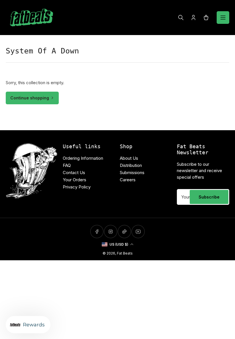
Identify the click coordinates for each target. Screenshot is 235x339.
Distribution (131, 165)
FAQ (67, 165)
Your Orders (74, 179)
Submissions (132, 172)
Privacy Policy (77, 187)
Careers (128, 179)
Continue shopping (29, 97)
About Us (129, 158)
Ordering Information (83, 158)
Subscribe (209, 196)
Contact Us (74, 172)
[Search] (181, 17)
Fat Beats (125, 253)
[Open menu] (223, 17)
